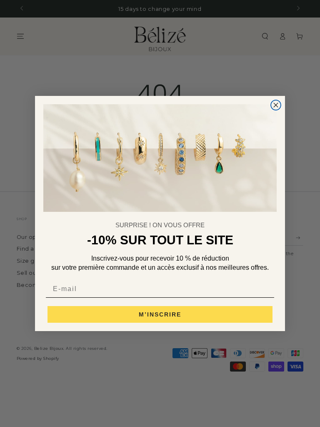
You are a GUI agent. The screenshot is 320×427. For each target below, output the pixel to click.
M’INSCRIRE (160, 314)
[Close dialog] (276, 105)
